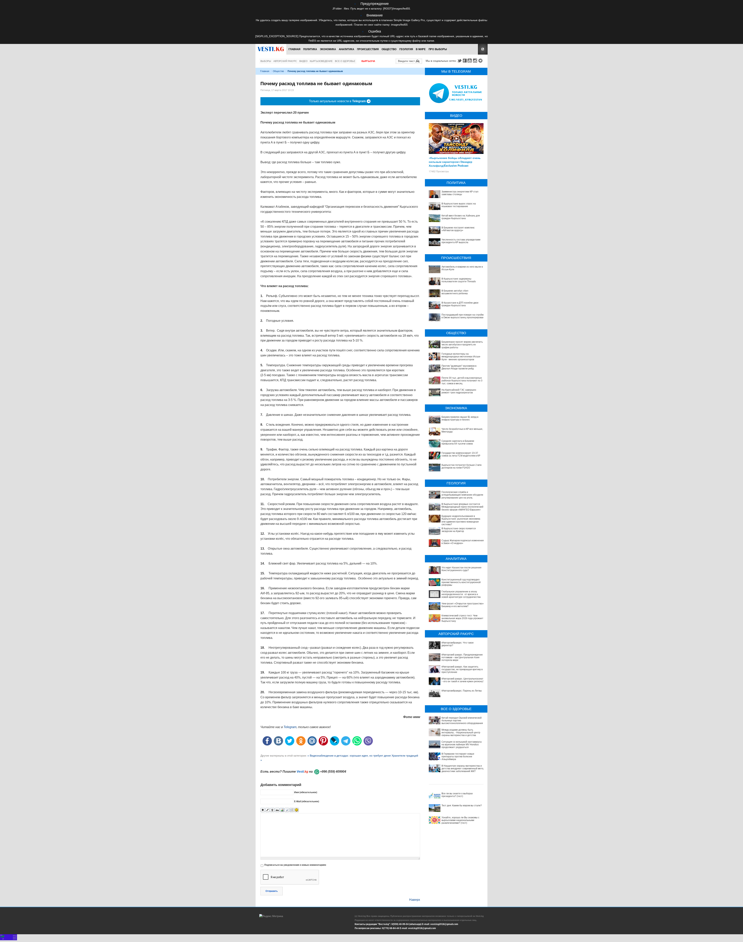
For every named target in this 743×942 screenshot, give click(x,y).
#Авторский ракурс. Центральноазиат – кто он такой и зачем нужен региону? (463, 680)
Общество (389, 49)
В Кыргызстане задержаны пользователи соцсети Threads (459, 280)
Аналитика (346, 49)
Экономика (328, 49)
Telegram (481, 60)
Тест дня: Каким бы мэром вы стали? (462, 805)
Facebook (464, 60)
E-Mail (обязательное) (306, 801)
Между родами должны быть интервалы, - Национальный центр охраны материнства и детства (461, 732)
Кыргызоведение (321, 61)
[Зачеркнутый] (277, 810)
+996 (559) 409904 (333, 771)
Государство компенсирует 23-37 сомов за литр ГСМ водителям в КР (461, 454)
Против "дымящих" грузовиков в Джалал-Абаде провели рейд (459, 367)
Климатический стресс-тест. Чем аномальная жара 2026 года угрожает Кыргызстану (462, 618)
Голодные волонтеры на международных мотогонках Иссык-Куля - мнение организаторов (461, 357)
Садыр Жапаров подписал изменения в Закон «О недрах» (463, 542)
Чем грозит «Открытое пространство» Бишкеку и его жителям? (463, 605)
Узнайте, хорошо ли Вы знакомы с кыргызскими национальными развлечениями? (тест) (460, 820)
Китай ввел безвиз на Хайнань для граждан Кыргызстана (461, 217)
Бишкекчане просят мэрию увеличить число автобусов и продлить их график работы (462, 345)
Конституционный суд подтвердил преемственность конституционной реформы (461, 582)
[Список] (291, 810)
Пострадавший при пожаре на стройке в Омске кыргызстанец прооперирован (463, 316)
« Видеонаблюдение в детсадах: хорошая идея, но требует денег (349, 755)
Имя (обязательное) (305, 792)
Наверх (414, 899)
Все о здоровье (345, 61)
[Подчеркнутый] (272, 810)
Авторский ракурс (285, 61)
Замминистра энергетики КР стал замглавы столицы (460, 193)
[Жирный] (262, 810)
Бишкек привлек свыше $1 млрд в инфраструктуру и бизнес (460, 418)
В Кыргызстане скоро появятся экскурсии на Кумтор (459, 530)
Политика (310, 49)
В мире (421, 49)
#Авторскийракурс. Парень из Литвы (462, 690)
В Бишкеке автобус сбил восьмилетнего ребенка (455, 292)
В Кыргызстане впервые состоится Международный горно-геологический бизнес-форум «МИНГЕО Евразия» (462, 507)
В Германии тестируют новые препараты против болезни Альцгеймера (458, 756)
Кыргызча (368, 61)
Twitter (459, 60)
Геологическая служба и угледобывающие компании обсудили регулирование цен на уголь (462, 495)
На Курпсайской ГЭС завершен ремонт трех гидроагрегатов (459, 391)
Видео (303, 61)
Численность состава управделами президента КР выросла (461, 241)
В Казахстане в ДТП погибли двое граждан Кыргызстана (460, 304)
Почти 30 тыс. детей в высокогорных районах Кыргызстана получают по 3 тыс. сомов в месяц (462, 381)
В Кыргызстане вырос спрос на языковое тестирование (459, 205)
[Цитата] (287, 810)
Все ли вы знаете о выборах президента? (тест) (457, 795)
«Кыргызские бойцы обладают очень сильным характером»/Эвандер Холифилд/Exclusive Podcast (455, 161)
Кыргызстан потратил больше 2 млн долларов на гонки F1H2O (462, 466)
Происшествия (368, 49)
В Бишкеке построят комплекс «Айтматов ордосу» (458, 229)
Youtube (470, 60)
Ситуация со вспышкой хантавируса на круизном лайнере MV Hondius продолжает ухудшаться (462, 744)
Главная (294, 49)
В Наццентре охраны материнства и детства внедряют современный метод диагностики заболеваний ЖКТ (463, 768)
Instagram (475, 60)
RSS (483, 49)
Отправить (271, 891)
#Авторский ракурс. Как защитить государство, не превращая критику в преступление (462, 669)
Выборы (265, 61)
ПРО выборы (438, 49)
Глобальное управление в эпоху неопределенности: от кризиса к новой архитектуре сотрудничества (461, 594)
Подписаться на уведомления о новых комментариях (295, 865)
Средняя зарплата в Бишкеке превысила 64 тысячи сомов (458, 442)
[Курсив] (267, 810)
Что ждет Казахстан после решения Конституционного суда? (461, 569)
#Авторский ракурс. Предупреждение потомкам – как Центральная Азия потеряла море (462, 657)
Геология (406, 49)
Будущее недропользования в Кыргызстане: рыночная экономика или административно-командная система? (461, 520)
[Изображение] (282, 810)
